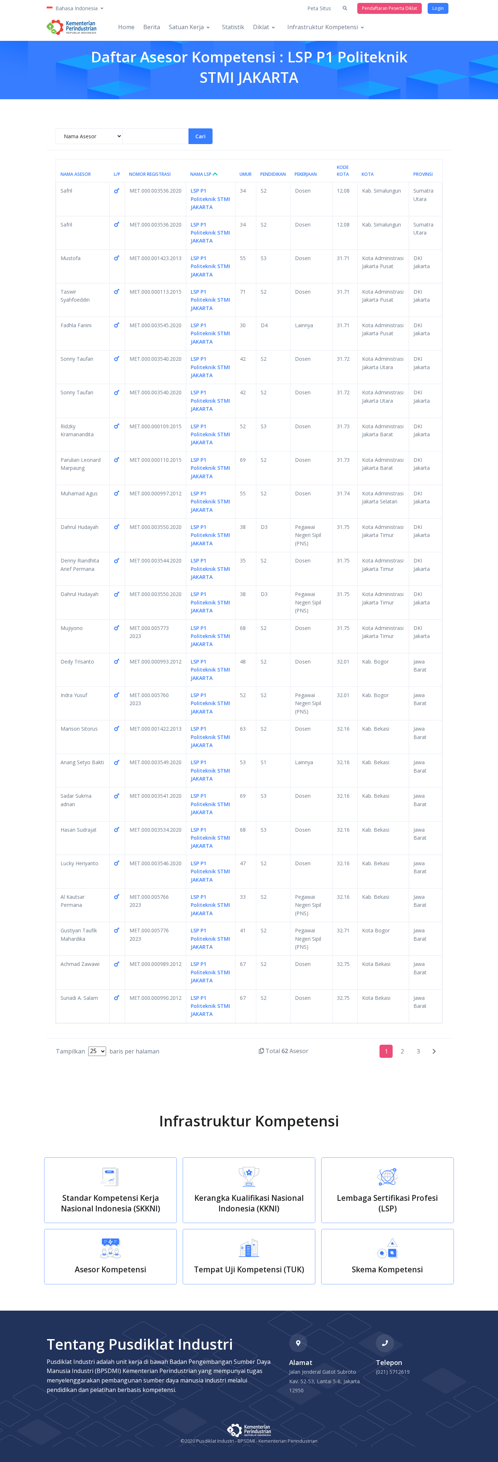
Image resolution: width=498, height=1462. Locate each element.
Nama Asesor (76, 174)
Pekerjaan (306, 174)
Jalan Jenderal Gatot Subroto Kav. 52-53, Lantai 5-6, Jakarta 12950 (324, 1381)
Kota (368, 174)
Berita (151, 27)
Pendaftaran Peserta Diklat (389, 8)
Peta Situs (319, 8)
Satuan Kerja (186, 27)
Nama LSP (201, 174)
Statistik (233, 27)
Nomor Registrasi (150, 174)
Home (126, 27)
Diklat (261, 27)
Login (438, 8)
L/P (117, 174)
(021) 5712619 (393, 1371)
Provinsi (423, 174)
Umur (246, 174)
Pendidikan (273, 174)
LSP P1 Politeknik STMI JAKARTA (210, 198)
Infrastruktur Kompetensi (322, 27)
